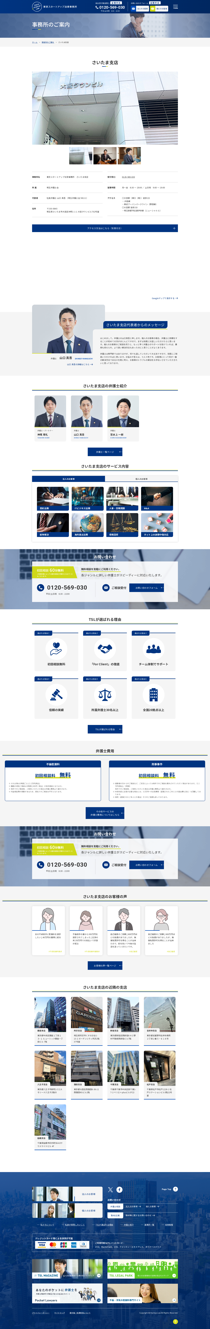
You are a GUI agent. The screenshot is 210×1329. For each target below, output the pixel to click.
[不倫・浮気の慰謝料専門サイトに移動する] (142, 1293)
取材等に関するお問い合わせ (138, 1215)
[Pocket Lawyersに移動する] (67, 1293)
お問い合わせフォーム (147, 587)
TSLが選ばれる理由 (105, 729)
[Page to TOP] (175, 1321)
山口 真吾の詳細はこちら (78, 364)
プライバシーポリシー (40, 1313)
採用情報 (169, 1224)
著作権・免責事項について (80, 1313)
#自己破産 (133, 951)
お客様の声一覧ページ (105, 965)
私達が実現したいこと (75, 1224)
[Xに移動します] (110, 1190)
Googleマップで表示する (163, 298)
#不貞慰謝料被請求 (92, 951)
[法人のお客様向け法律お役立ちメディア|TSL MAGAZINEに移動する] (67, 1269)
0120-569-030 (128, 176)
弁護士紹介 (129, 1224)
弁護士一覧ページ (105, 451)
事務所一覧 (149, 1224)
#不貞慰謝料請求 (55, 951)
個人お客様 (151, 1206)
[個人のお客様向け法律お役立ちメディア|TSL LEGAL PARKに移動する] (142, 1269)
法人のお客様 (68, 478)
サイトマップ (59, 1313)
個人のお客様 (141, 478)
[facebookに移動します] (119, 1190)
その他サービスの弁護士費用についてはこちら (105, 813)
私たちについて (47, 1224)
